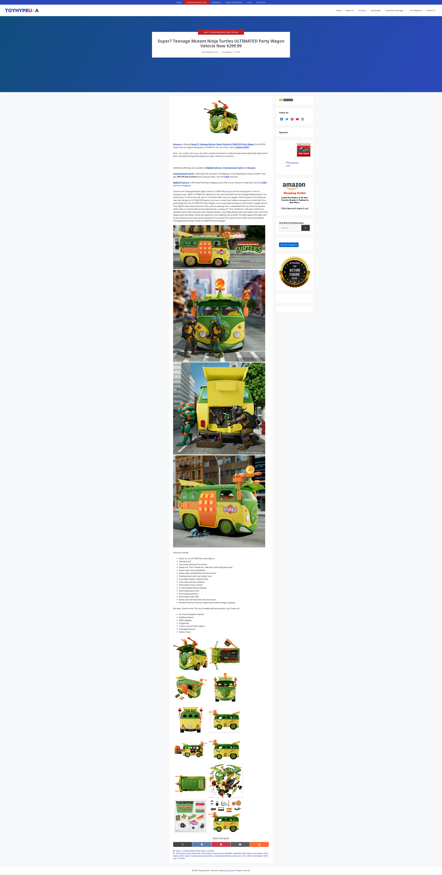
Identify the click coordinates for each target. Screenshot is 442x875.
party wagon (258, 853)
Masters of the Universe (234, 2)
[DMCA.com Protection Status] (286, 100)
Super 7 (206, 32)
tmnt (244, 856)
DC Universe (261, 2)
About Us (349, 10)
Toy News (362, 10)
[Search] (305, 228)
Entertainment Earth (233, 167)
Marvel (179, 2)
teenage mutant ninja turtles (202, 856)
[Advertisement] (221, 75)
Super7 (187, 856)
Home (338, 10)
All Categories (416, 10)
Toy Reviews (376, 10)
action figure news (193, 853)
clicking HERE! (242, 147)
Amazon (177, 144)
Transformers (216, 2)
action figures (207, 853)
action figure (181, 853)
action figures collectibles (223, 853)
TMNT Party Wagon (254, 856)
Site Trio (230, 870)
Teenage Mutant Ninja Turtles (196, 2)
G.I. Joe (249, 2)
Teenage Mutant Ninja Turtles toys (227, 856)
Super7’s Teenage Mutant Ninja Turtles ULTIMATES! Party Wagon (222, 144)
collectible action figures (242, 853)
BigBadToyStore (214, 167)
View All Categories (288, 245)
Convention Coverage (394, 10)
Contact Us (430, 10)
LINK (226, 176)
